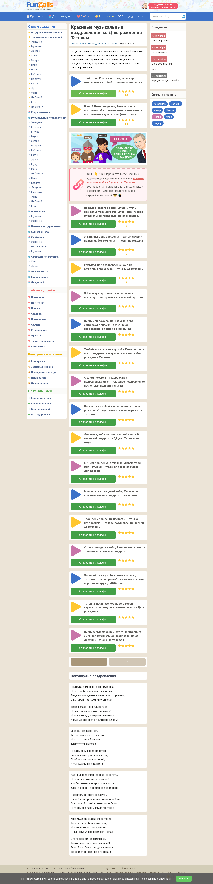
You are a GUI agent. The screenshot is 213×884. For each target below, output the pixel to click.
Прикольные (38, 211)
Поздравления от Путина (46, 32)
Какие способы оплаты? (70, 868)
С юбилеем (37, 237)
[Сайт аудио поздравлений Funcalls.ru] (40, 6)
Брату (34, 83)
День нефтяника (160, 40)
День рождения (62, 16)
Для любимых (39, 271)
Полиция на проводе (43, 372)
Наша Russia (38, 377)
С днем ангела (40, 231)
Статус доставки (132, 16)
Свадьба (36, 313)
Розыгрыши (106, 16)
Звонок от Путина (42, 366)
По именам (38, 302)
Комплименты (39, 346)
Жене (34, 92)
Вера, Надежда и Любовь (166, 80)
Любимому (37, 106)
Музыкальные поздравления (48, 117)
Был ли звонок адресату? (88, 872)
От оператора (40, 383)
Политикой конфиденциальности (153, 878)
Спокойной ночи (41, 403)
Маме (34, 69)
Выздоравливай (40, 409)
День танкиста (159, 52)
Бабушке (36, 74)
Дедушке (36, 187)
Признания (37, 297)
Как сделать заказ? (40, 868)
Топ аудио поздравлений (46, 37)
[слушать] (76, 81)
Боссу (34, 206)
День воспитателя (161, 63)
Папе (34, 64)
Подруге (36, 78)
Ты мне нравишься (42, 341)
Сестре (35, 60)
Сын (33, 261)
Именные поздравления (46, 226)
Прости (35, 308)
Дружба (36, 335)
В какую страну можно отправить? (49, 872)
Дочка (34, 266)
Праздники (37, 16)
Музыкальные (39, 246)
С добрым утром (41, 398)
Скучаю (35, 324)
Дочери (35, 50)
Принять (183, 878)
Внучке (35, 131)
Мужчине (36, 46)
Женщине (36, 41)
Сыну (34, 55)
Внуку (34, 136)
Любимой (36, 97)
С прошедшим (39, 277)
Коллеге (35, 182)
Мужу (34, 102)
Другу (34, 88)
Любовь (86, 16)
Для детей (37, 282)
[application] (76, 81)
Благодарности (40, 414)
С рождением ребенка (45, 256)
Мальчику (36, 192)
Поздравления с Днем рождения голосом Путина (163, 6)
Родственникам (40, 112)
